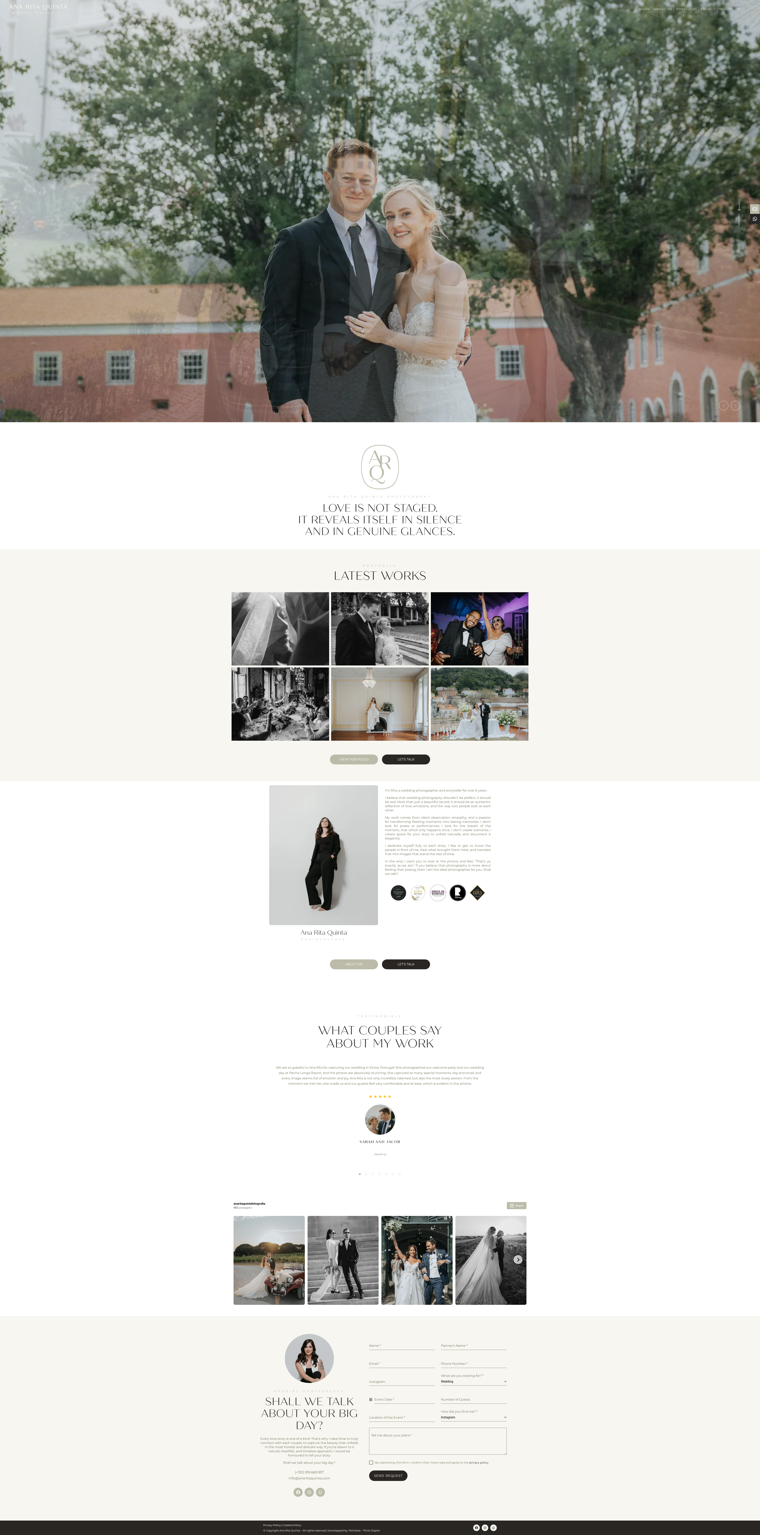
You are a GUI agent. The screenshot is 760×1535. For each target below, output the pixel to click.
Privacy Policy (272, 1525)
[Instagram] (309, 1492)
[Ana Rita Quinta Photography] (38, 9)
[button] (723, 405)
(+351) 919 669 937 (309, 1472)
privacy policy (478, 1462)
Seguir (519, 1205)
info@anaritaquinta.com (309, 1478)
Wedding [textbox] (447, 1381)
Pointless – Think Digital (364, 1530)
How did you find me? (459, 1411)
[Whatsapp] (320, 1492)
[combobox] (474, 1382)
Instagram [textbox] (448, 1417)
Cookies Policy (292, 1525)
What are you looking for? (462, 1376)
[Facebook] (298, 1492)
